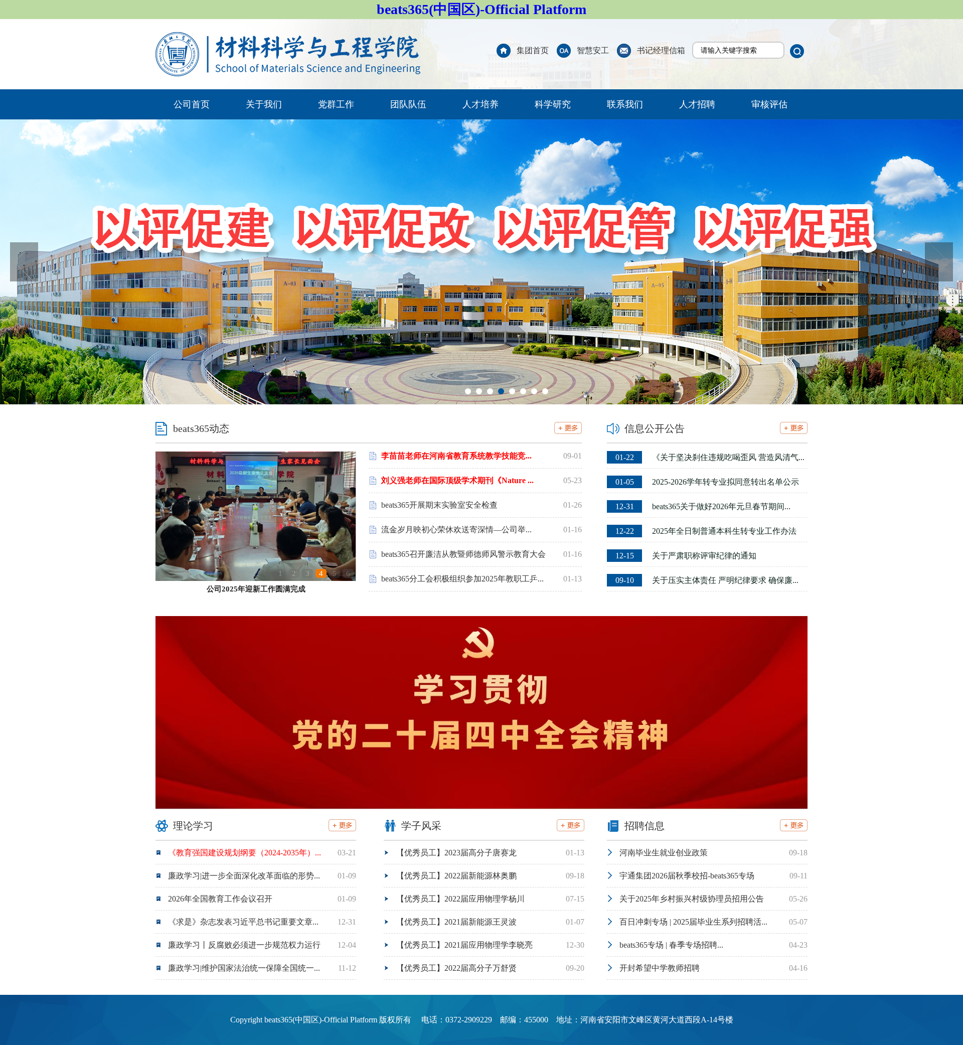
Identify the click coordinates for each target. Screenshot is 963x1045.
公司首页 (192, 104)
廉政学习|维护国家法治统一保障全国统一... (244, 968)
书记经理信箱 (661, 50)
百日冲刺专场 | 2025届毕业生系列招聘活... (693, 922)
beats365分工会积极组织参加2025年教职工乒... (462, 578)
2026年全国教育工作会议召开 (220, 898)
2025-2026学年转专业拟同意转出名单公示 (707, 482)
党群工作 (336, 104)
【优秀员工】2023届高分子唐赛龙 (456, 852)
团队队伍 (408, 104)
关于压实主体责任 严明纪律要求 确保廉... (706, 580)
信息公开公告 (654, 428)
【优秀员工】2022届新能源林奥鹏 (456, 875)
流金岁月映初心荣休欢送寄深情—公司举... (456, 529)
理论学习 (193, 825)
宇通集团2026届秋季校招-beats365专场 (686, 875)
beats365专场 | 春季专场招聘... (671, 945)
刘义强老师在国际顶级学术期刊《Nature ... (457, 480)
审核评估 (769, 104)
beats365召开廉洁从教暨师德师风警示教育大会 (463, 554)
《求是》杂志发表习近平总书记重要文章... (243, 922)
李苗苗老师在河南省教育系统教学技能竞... (456, 456)
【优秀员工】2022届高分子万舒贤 (456, 968)
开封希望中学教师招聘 (659, 968)
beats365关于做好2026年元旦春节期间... (702, 506)
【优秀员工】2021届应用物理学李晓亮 (464, 945)
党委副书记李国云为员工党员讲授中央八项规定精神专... (256, 589)
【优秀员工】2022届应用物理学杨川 (460, 898)
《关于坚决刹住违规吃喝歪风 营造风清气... (710, 457)
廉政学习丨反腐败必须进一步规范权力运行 (244, 945)
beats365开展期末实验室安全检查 (439, 505)
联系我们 (625, 104)
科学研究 (553, 104)
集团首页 (533, 50)
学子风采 (421, 825)
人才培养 (480, 104)
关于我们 (264, 104)
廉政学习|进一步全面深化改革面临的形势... (244, 875)
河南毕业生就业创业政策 (663, 852)
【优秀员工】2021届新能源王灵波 (456, 922)
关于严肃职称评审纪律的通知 (685, 555)
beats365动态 (201, 428)
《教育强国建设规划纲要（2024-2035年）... (244, 852)
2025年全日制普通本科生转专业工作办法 (705, 531)
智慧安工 (593, 50)
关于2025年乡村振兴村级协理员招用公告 (691, 898)
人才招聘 (697, 104)
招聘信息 (644, 825)
